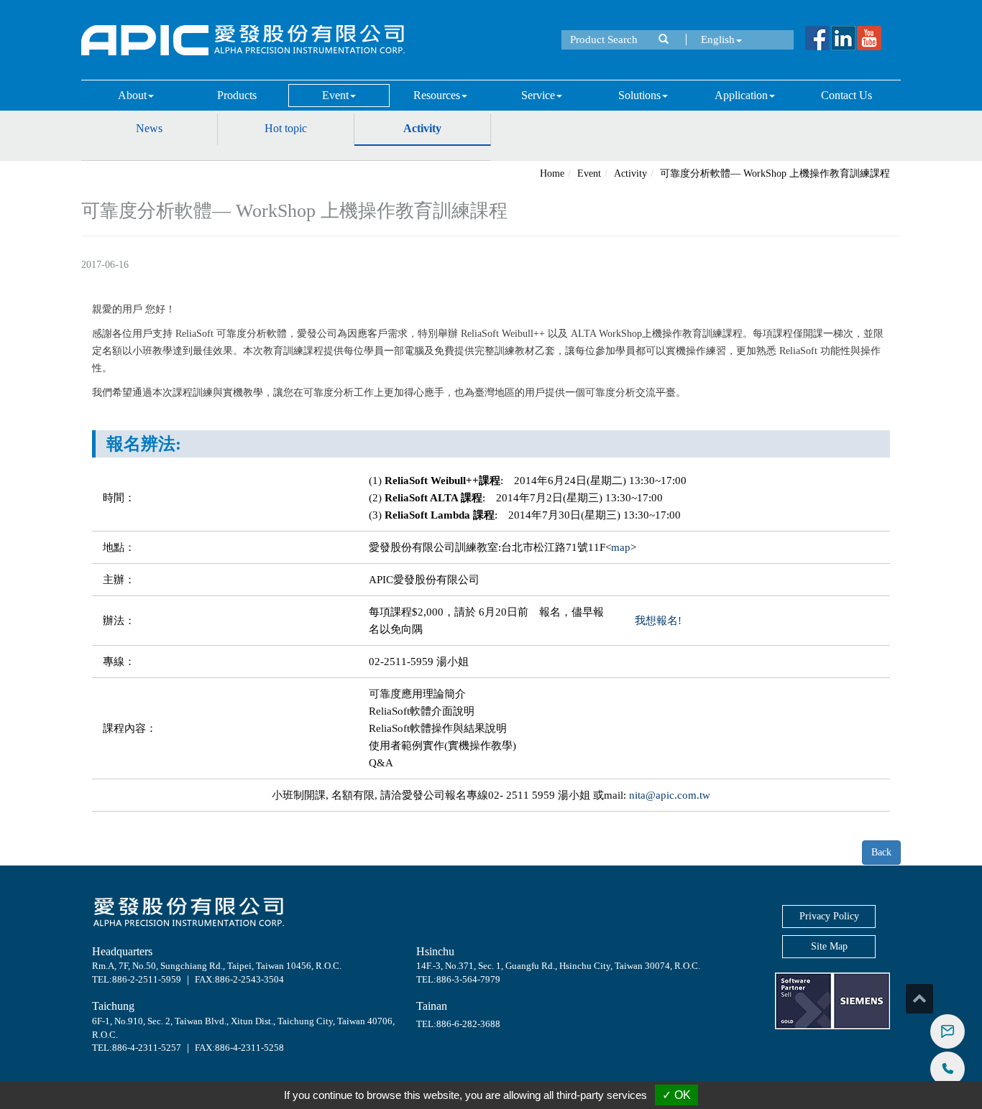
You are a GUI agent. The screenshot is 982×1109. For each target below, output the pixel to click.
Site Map (829, 946)
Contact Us (846, 95)
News (149, 128)
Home (552, 173)
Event (589, 173)
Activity (422, 128)
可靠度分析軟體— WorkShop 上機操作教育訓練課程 (775, 173)
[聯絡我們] (947, 1031)
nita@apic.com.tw (669, 795)
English (718, 39)
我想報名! (658, 620)
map (620, 547)
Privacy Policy (829, 916)
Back (881, 852)
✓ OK (676, 1095)
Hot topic (286, 128)
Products (237, 95)
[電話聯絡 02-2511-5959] (947, 1069)
